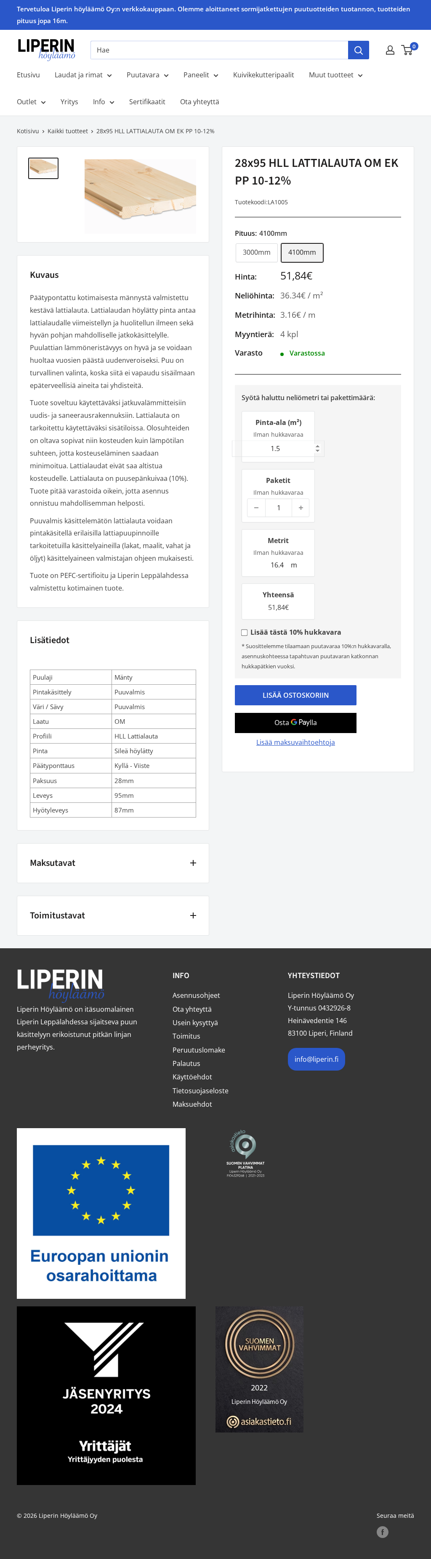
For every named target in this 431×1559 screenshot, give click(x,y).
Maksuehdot (192, 1104)
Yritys (69, 101)
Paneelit (196, 74)
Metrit (278, 540)
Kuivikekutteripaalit (263, 74)
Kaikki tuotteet (68, 131)
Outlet (27, 101)
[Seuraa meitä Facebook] (382, 1532)
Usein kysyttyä (195, 1022)
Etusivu (28, 74)
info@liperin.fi (316, 1059)
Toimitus (186, 1036)
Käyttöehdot (192, 1077)
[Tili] (390, 50)
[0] (407, 50)
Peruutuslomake (199, 1050)
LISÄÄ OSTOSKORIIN (296, 695)
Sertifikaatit (147, 101)
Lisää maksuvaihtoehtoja (295, 742)
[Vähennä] (256, 508)
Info (99, 101)
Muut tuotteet (331, 74)
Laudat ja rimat (79, 74)
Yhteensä (278, 594)
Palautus (186, 1063)
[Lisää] (301, 508)
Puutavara (143, 74)
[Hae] (358, 50)
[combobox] (219, 50)
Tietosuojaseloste (201, 1090)
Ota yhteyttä (199, 101)
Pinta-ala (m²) (278, 422)
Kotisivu (28, 131)
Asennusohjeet (196, 995)
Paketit (278, 480)
